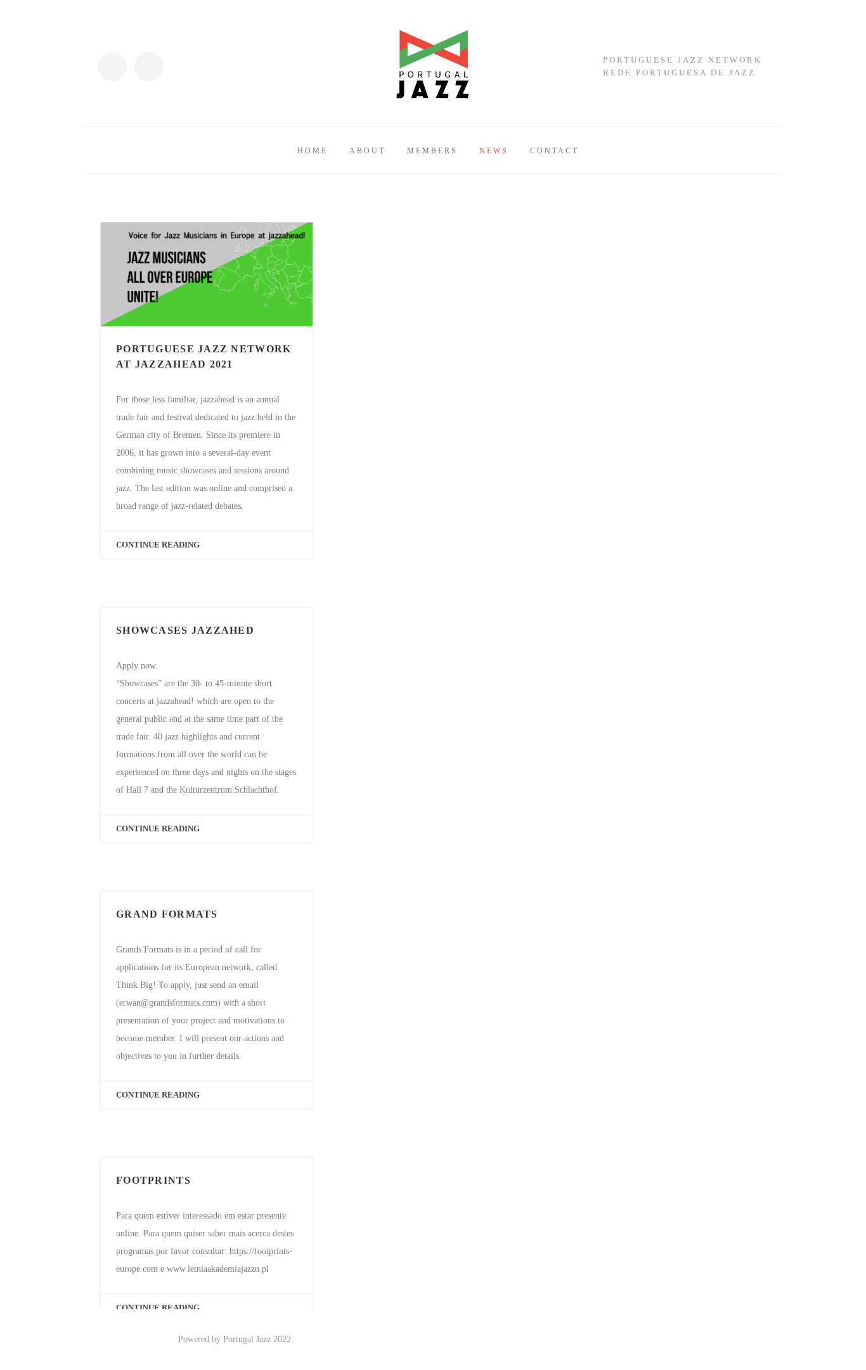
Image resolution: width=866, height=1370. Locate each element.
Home (312, 150)
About (367, 150)
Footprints (153, 1180)
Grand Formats (167, 914)
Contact (554, 150)
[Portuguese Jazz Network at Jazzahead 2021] (207, 274)
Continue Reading (158, 544)
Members (432, 150)
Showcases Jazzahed (185, 630)
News (493, 150)
